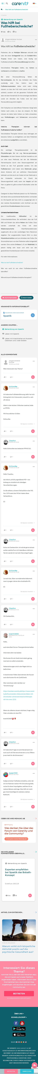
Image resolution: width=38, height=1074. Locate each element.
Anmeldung (27, 1071)
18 (16, 895)
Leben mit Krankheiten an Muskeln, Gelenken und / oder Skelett (19, 339)
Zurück (4, 15)
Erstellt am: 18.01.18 (12, 883)
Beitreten (19, 993)
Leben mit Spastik (12, 334)
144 (9, 895)
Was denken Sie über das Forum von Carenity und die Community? (18, 831)
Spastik (7, 315)
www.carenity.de (22, 1048)
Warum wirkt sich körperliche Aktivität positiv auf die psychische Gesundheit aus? (18, 949)
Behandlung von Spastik (13, 19)
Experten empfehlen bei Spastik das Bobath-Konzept (18, 872)
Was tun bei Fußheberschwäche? (12, 262)
